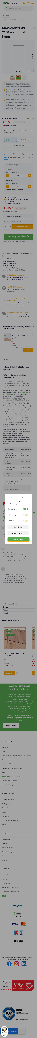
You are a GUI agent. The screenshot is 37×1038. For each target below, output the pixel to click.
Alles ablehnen (18, 527)
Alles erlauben (18, 539)
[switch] (25, 509)
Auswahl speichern (18, 533)
